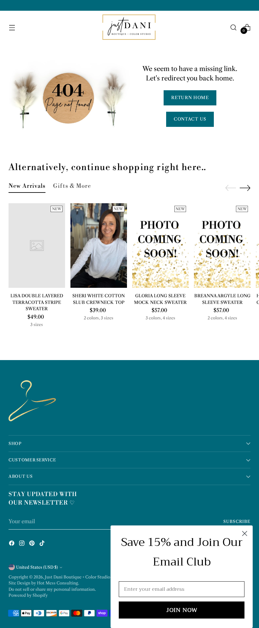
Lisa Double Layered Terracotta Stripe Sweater (36, 302)
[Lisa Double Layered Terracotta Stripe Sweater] (37, 245)
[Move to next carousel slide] (245, 187)
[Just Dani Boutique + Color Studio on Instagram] (22, 544)
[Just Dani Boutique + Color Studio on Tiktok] (42, 544)
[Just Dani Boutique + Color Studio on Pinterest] (32, 544)
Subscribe (236, 521)
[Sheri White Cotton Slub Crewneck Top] (98, 245)
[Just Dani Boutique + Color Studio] (129, 27)
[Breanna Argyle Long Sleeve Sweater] (222, 245)
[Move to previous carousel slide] (230, 188)
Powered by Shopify (28, 595)
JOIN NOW (181, 610)
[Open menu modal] (11, 27)
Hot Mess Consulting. (58, 583)
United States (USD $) (37, 567)
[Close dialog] (244, 533)
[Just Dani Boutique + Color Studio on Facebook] (12, 544)
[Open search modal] (233, 27)
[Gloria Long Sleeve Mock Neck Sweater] (160, 245)
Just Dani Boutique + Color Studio (77, 577)
